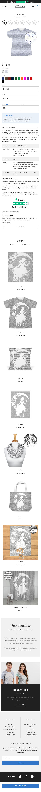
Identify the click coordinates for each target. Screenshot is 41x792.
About (10, 724)
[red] (31, 78)
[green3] (18, 78)
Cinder (20, 14)
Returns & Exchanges (30, 724)
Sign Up (21, 763)
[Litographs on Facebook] (26, 777)
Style (4, 94)
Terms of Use (10, 732)
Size (3, 104)
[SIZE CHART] (7, 104)
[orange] (21, 78)
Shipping (10, 178)
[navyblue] (3, 78)
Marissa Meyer (20, 17)
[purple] (28, 78)
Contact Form (31, 732)
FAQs (31, 727)
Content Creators (31, 734)
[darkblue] (12, 78)
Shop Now (21, 705)
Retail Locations (10, 727)
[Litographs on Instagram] (32, 777)
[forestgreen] (15, 78)
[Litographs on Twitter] (20, 777)
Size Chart (31, 729)
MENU (4, 6)
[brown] (6, 78)
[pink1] (24, 78)
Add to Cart (20, 786)
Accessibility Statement (10, 729)
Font (3, 85)
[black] (3, 81)
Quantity (23, 104)
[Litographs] (20, 6)
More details (22, 183)
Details (8, 127)
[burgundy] (9, 78)
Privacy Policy (10, 734)
